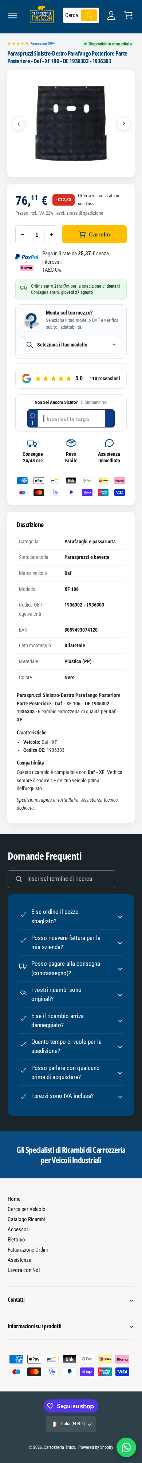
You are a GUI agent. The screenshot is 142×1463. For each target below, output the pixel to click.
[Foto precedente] (18, 123)
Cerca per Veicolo (27, 1209)
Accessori (18, 1229)
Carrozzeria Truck (59, 1447)
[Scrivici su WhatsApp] (126, 1447)
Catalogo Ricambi (26, 1219)
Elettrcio (16, 1239)
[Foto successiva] (123, 123)
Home (14, 1199)
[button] (12, 15)
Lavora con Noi (24, 1270)
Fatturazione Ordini (28, 1250)
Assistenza (19, 1260)
